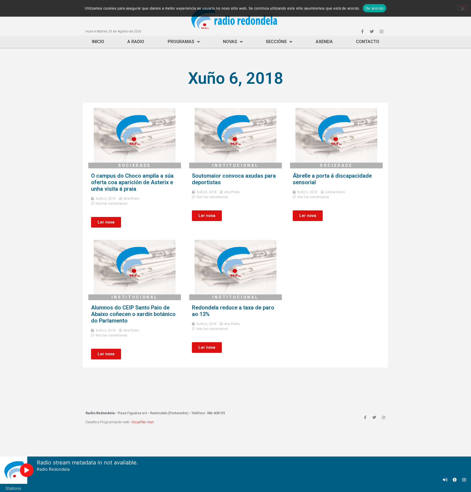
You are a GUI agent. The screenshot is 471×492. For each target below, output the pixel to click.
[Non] (462, 7)
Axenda (324, 41)
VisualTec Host (142, 422)
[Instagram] (381, 31)
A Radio (135, 41)
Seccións (276, 41)
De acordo (375, 8)
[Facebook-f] (362, 31)
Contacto (367, 41)
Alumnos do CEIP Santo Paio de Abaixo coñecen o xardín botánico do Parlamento (133, 314)
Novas (230, 41)
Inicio (98, 41)
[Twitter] (372, 31)
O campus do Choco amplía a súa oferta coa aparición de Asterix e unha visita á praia (132, 182)
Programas (181, 41)
